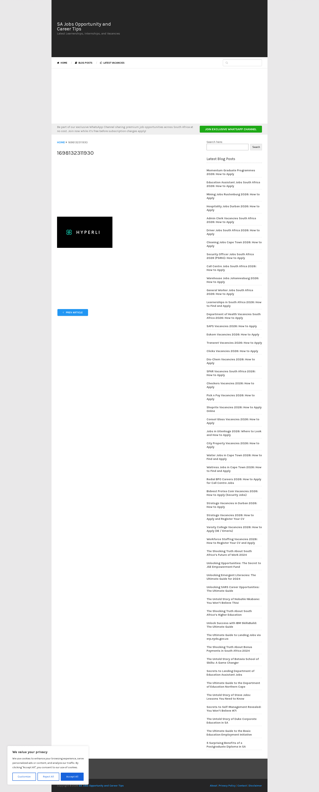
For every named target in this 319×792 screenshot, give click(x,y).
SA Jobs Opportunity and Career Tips (84, 26)
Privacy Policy (227, 785)
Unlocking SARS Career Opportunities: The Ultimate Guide (233, 588)
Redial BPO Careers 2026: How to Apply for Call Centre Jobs (234, 481)
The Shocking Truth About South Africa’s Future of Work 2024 (229, 553)
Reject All (48, 776)
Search (256, 147)
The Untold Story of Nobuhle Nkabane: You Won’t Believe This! (233, 600)
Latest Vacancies (113, 62)
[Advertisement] (193, 28)
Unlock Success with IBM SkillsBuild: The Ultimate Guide (232, 624)
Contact (242, 785)
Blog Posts (85, 62)
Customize (24, 776)
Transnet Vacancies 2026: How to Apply (234, 342)
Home (63, 62)
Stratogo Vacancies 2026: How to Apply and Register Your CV (230, 517)
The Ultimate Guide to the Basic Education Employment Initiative (229, 732)
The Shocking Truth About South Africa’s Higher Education (229, 612)
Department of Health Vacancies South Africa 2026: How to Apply (234, 316)
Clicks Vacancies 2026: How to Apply (232, 351)
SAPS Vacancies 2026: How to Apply (232, 326)
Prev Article (74, 312)
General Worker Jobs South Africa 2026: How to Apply (230, 292)
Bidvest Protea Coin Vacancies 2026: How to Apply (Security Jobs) (232, 493)
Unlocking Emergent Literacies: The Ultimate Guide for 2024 (231, 576)
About (213, 785)
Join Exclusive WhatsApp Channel (231, 129)
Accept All (72, 776)
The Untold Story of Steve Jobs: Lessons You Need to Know (229, 696)
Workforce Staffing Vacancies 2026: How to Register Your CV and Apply (232, 541)
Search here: (215, 142)
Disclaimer (255, 785)
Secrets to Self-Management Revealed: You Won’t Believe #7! (234, 708)
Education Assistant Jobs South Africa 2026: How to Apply (233, 184)
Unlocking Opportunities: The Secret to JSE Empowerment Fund (234, 565)
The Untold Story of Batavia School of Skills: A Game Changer (233, 660)
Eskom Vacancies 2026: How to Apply (233, 334)
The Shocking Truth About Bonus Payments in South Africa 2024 (229, 648)
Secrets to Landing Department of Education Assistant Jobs (230, 672)
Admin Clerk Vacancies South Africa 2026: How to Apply (231, 220)
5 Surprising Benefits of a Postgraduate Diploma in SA (226, 744)
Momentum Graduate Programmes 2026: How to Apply (231, 172)
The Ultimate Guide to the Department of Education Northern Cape (233, 684)
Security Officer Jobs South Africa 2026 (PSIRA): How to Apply (230, 256)
